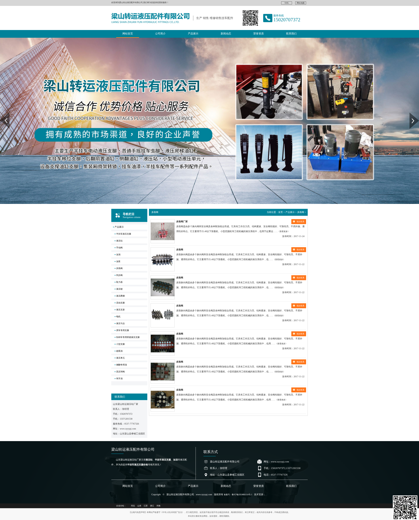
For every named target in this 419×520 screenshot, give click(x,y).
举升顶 (119, 378)
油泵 (118, 261)
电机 (118, 316)
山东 (139, 506)
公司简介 (160, 33)
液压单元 (120, 358)
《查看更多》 (284, 231)
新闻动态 (226, 33)
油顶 (118, 254)
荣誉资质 (258, 33)
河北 (133, 506)
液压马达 (120, 323)
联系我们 (291, 33)
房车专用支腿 (122, 330)
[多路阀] (163, 259)
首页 (280, 212)
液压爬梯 (120, 296)
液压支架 (120, 309)
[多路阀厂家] (163, 231)
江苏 (146, 506)
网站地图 (301, 3)
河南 (158, 506)
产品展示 (193, 33)
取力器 (119, 282)
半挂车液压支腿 (123, 234)
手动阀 (119, 247)
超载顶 (119, 351)
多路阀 (119, 268)
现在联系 (300, 221)
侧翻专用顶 (121, 365)
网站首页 (127, 33)
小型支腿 (120, 344)
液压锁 (119, 289)
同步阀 (119, 275)
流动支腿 (120, 303)
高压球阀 (120, 371)
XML (286, 3)
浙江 (152, 506)
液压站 (119, 240)
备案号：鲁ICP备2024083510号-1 (238, 494)
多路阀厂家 (182, 221)
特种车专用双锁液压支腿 (128, 337)
